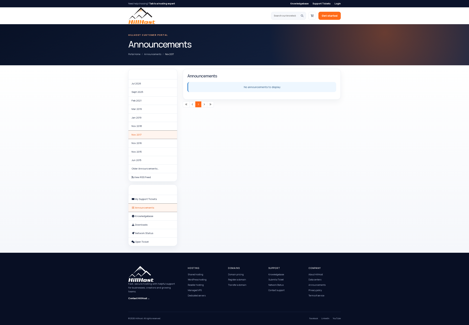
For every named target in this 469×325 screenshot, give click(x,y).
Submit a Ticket (276, 279)
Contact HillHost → (139, 298)
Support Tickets (321, 3)
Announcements (152, 54)
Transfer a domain (237, 284)
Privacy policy (315, 290)
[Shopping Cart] (312, 16)
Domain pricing (236, 274)
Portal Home (134, 54)
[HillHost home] (141, 15)
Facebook (313, 318)
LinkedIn (325, 318)
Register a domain (237, 279)
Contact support (276, 290)
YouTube (337, 318)
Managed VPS (195, 290)
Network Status (276, 284)
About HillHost (316, 274)
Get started (329, 15)
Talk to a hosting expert (162, 3)
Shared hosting (195, 274)
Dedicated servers (197, 295)
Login (338, 3)
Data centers (315, 279)
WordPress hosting (197, 279)
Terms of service (316, 295)
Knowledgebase (299, 3)
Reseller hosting (196, 284)
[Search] (302, 16)
